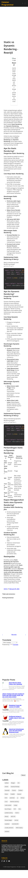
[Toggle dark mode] (23, 3)
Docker (6, 786)
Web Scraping (19, 827)
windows (7, 831)
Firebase (20, 790)
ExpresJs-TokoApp (15, 786)
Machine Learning (14, 801)
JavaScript (12, 797)
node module (8, 805)
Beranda (14, 634)
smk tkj (16, 820)
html (6, 797)
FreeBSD (13, 794)
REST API (13, 816)
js (17, 797)
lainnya (22, 797)
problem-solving (9, 812)
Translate (15, 644)
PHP (15, 809)
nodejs (15, 805)
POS (20, 809)
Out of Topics (8, 809)
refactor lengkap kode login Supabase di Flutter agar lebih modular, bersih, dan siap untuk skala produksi (13, 695)
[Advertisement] (14, 22)
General (19, 794)
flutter (6, 794)
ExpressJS (7, 790)
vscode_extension (9, 827)
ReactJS (14, 64)
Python (17, 812)
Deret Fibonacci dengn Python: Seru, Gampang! (15, 683)
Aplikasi (6, 783)
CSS (18, 783)
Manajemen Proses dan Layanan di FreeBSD (15, 706)
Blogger (13, 783)
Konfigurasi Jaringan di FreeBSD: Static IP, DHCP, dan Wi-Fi (16, 718)
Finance (14, 790)
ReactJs (6, 816)
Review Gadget (8, 820)
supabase (7, 824)
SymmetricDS (15, 824)
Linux (6, 801)
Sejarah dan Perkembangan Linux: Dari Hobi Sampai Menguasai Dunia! (16, 730)
